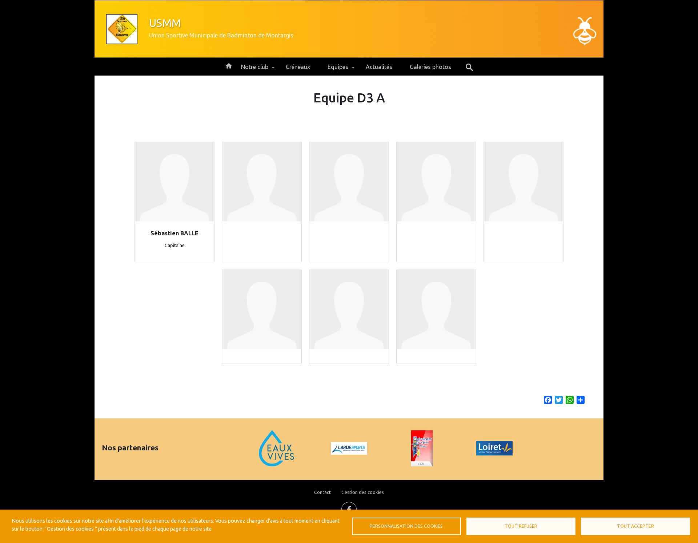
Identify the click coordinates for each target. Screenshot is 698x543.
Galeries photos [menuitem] (430, 67)
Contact (322, 492)
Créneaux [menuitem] (298, 67)
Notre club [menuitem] (250, 70)
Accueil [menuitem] (228, 65)
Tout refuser (521, 526)
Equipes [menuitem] (333, 70)
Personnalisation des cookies (406, 526)
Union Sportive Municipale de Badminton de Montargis (221, 35)
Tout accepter (635, 526)
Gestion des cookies (362, 492)
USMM (165, 23)
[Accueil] (121, 29)
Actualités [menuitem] (379, 67)
